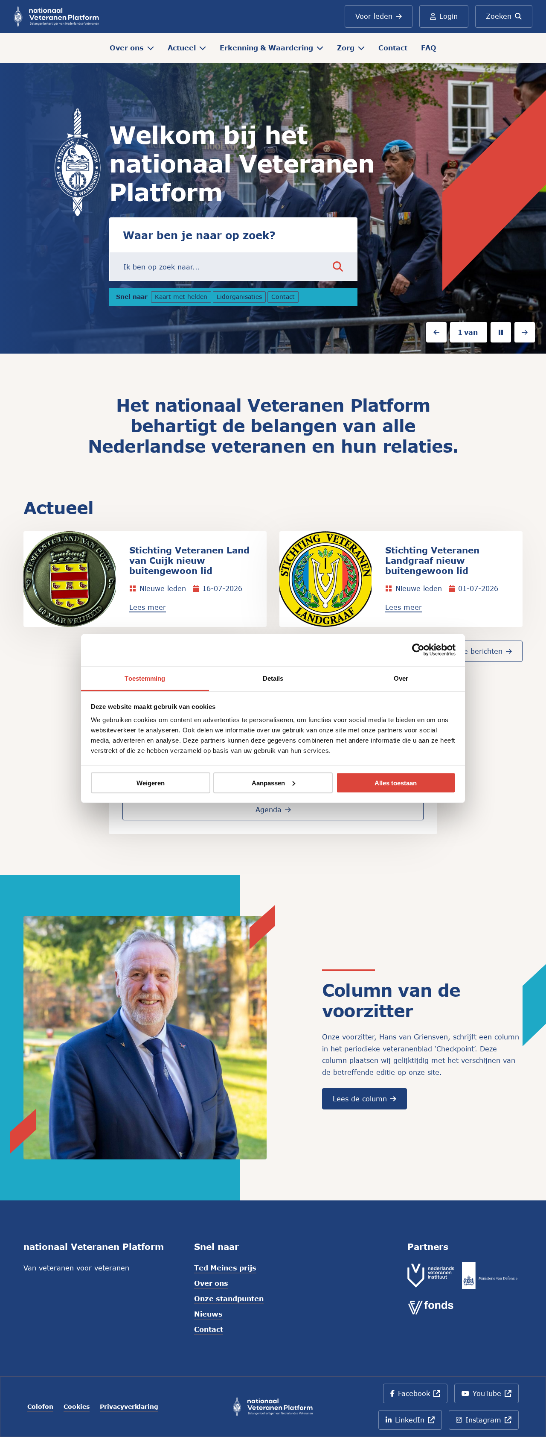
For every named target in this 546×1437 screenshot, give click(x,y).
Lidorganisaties (241, 298)
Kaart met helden (181, 298)
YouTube (494, 1396)
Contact (392, 48)
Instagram (492, 1423)
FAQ (428, 48)
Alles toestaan (396, 782)
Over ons (127, 48)
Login (448, 16)
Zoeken (498, 16)
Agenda (269, 809)
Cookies (77, 1407)
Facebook (422, 1396)
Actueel (182, 48)
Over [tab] (401, 678)
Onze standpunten (229, 1298)
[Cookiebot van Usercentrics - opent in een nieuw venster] (418, 650)
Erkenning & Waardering (266, 48)
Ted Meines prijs (225, 1268)
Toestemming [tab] (145, 678)
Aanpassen (268, 782)
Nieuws (208, 1314)
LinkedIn (417, 1423)
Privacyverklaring (129, 1407)
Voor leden (373, 16)
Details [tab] (273, 678)
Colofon (40, 1407)
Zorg (345, 48)
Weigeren (150, 782)
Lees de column (360, 1099)
